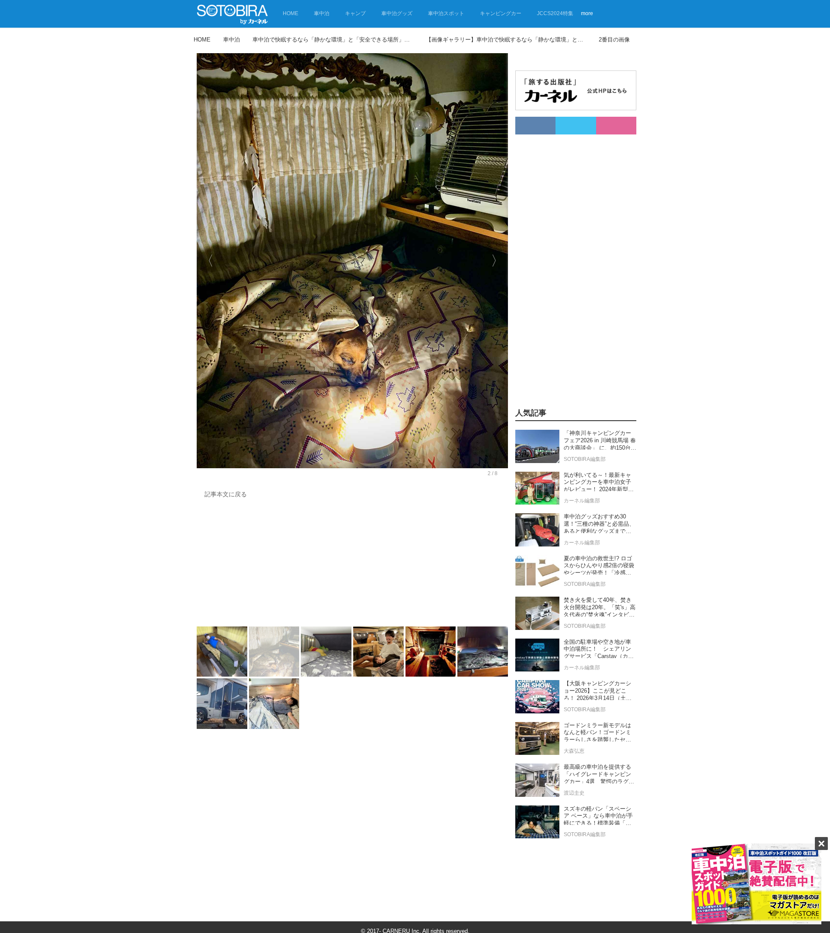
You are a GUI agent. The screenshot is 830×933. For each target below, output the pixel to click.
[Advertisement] (350, 564)
